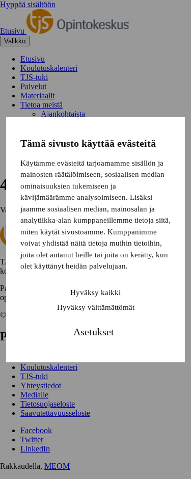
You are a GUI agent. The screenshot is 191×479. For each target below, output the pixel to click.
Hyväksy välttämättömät (95, 307)
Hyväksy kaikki (95, 292)
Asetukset (93, 331)
